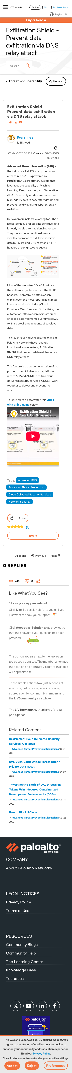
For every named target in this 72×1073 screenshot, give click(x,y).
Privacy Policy (41, 1053)
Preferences (55, 1065)
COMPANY (17, 859)
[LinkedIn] (41, 1006)
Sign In (47, 7)
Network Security (19, 501)
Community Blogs (22, 944)
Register (35, 7)
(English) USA (61, 14)
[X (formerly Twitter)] (15, 1006)
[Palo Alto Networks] (36, 848)
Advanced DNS (27, 480)
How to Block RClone (23, 812)
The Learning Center (24, 961)
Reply (33, 535)
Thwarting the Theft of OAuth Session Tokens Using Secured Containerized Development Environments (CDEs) (35, 789)
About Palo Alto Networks (29, 868)
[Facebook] (54, 1006)
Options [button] (54, 81)
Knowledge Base (21, 970)
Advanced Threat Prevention (26, 487)
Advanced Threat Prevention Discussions (35, 749)
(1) (27, 527)
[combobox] (19, 65)
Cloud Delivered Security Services (30, 494)
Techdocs (15, 978)
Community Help (21, 953)
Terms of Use (17, 910)
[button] (12, 1065)
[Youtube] (28, 1006)
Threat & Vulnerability (25, 81)
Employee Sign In (61, 7)
